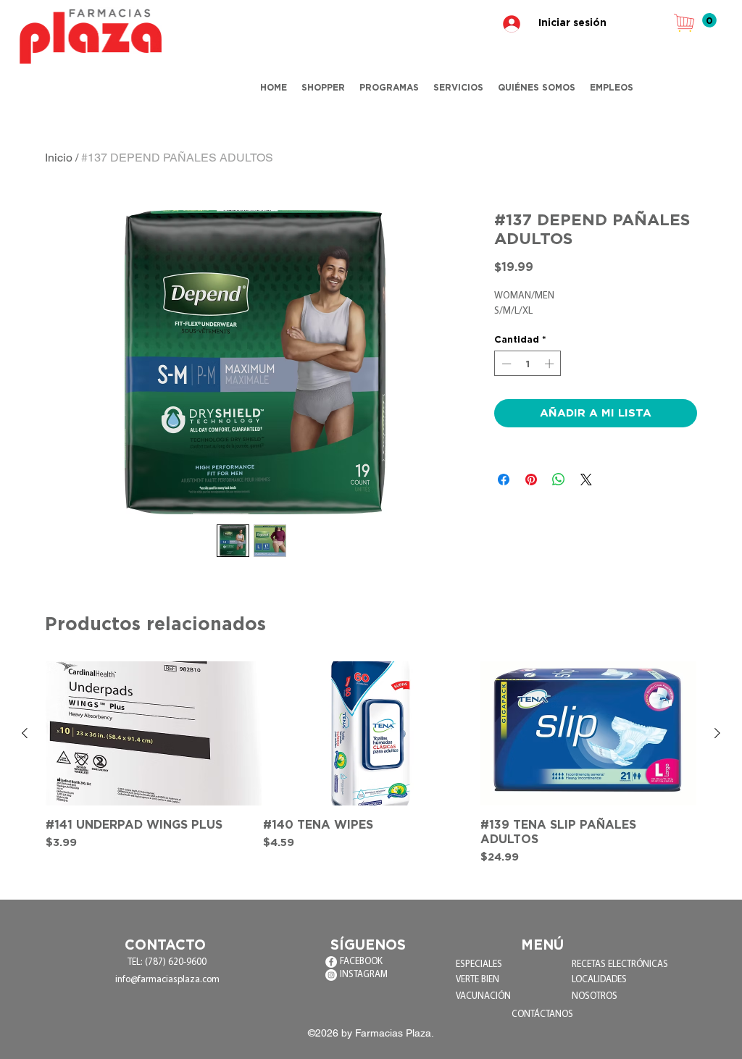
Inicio (58, 157)
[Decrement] (505, 363)
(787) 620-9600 (176, 962)
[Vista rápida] (154, 733)
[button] (709, 20)
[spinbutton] (528, 363)
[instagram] (331, 975)
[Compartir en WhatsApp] (558, 479)
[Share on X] (586, 479)
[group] (371, 763)
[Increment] (550, 363)
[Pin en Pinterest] (531, 479)
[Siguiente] (717, 733)
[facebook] (331, 962)
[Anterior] (24, 733)
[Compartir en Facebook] (503, 479)
